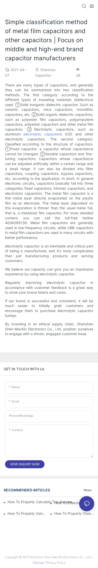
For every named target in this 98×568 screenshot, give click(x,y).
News (88, 490)
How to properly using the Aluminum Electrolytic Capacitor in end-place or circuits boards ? (27, 513)
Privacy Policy (55, 562)
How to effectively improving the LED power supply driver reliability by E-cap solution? (74, 503)
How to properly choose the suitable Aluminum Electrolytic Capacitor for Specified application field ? (74, 513)
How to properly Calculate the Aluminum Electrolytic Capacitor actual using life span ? (43, 502)
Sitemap (39, 562)
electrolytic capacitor (41, 134)
